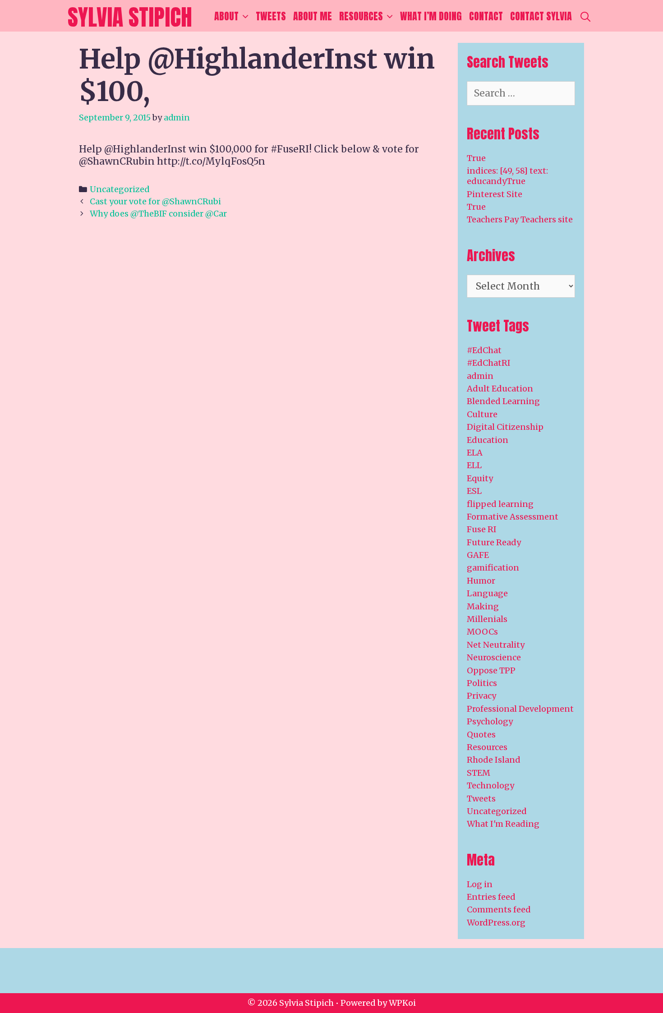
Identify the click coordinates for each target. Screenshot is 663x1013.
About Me (312, 16)
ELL (474, 465)
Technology (490, 785)
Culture (482, 414)
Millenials (487, 619)
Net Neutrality (496, 645)
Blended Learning (503, 401)
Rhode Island (493, 760)
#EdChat (484, 350)
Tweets (271, 16)
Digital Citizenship (505, 427)
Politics (482, 683)
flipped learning (500, 504)
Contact (486, 16)
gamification (493, 567)
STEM (478, 773)
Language (487, 593)
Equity (480, 478)
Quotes (481, 734)
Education (487, 440)
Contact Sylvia (541, 16)
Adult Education (500, 388)
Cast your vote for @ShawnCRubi (155, 201)
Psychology (490, 721)
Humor (481, 581)
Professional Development (520, 709)
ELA (475, 452)
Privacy (481, 696)
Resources (361, 16)
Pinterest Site (494, 194)
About (226, 16)
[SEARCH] (585, 16)
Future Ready (494, 542)
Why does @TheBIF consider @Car (158, 213)
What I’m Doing (431, 16)
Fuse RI (482, 529)
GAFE (478, 555)
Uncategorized (119, 189)
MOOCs (482, 631)
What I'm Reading (503, 824)
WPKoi (402, 1003)
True (476, 158)
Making (483, 606)
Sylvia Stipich (130, 17)
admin (480, 376)
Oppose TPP (491, 670)
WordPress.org (496, 922)
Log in (480, 884)
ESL (474, 491)
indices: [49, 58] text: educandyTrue (507, 176)
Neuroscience (494, 657)
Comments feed (499, 909)
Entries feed (491, 897)
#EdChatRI (489, 363)
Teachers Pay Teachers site (520, 219)
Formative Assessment (512, 516)
